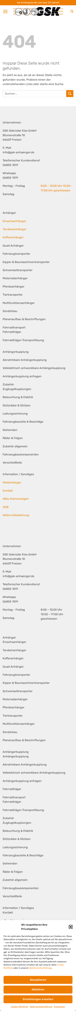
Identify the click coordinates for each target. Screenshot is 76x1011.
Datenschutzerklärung (40, 968)
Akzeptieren (38, 979)
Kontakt (8, 490)
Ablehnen (38, 989)
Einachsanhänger (14, 221)
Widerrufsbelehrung (16, 515)
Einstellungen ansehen (38, 999)
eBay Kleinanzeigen (16, 498)
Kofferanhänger (13, 237)
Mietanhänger (12, 482)
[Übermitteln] (69, 93)
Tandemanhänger (14, 229)
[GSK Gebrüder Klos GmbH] (38, 11)
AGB (5, 507)
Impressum (59, 1006)
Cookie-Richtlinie (19, 1006)
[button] (70, 927)
